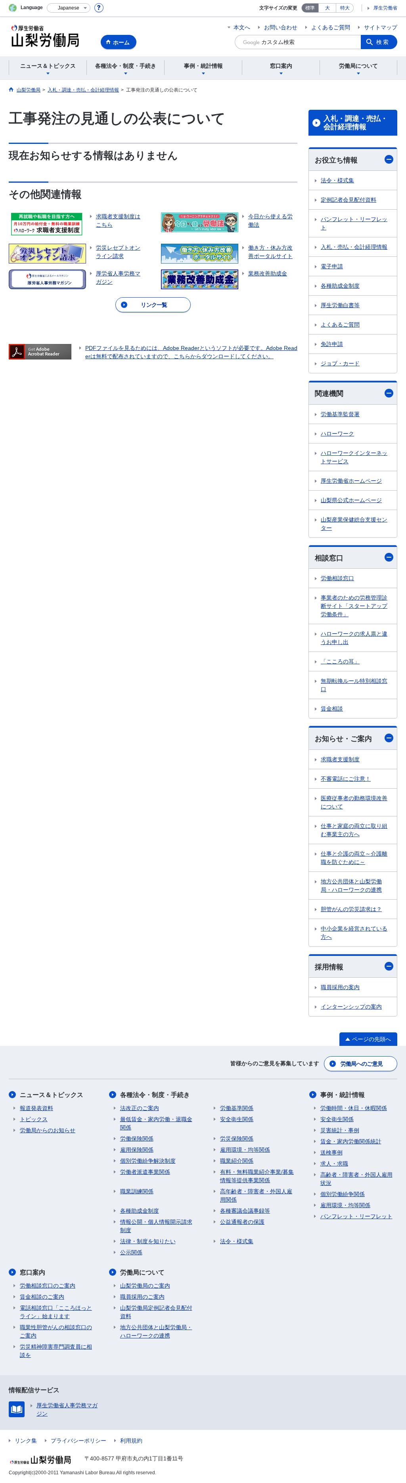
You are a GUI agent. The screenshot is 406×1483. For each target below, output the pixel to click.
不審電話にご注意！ (346, 779)
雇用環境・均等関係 (245, 1150)
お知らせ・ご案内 (343, 739)
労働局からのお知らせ (47, 1130)
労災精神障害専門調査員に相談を (56, 1350)
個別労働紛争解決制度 (148, 1161)
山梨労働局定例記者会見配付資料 (156, 1312)
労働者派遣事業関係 (145, 1172)
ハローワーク (337, 433)
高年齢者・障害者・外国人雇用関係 (256, 1195)
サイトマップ (380, 27)
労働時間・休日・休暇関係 (353, 1108)
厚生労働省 (385, 8)
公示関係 (131, 1252)
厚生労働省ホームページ (351, 481)
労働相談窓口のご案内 (47, 1285)
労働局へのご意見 (362, 1064)
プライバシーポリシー (78, 1440)
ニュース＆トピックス (51, 1094)
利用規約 (131, 1440)
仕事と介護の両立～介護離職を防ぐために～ (354, 857)
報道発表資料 (36, 1108)
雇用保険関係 (136, 1150)
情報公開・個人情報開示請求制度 (156, 1226)
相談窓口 (329, 558)
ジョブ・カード (340, 363)
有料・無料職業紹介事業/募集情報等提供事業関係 (257, 1176)
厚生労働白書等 (340, 305)
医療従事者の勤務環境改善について (354, 802)
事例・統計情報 (342, 1094)
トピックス (34, 1119)
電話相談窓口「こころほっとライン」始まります (56, 1312)
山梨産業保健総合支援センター (354, 523)
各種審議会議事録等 (245, 1211)
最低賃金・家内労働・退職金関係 (156, 1123)
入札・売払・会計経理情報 (354, 247)
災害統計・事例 (339, 1130)
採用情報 (329, 967)
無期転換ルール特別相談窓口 (354, 685)
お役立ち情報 (336, 160)
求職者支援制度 (340, 759)
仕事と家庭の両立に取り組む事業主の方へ (354, 830)
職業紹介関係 (236, 1161)
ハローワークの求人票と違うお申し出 (354, 638)
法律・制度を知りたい (148, 1241)
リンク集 (26, 1440)
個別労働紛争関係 (342, 1194)
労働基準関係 (236, 1108)
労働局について (142, 1272)
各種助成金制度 (340, 286)
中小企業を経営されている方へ (354, 932)
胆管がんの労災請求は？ (351, 909)
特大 (345, 8)
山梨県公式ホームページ (351, 500)
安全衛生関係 (236, 1119)
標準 (310, 8)
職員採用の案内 (340, 987)
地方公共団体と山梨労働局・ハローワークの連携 (351, 885)
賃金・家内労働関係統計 (350, 1141)
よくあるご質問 (330, 27)
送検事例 (331, 1152)
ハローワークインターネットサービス (354, 457)
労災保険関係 (236, 1138)
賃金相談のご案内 (42, 1297)
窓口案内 (32, 1272)
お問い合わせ (280, 27)
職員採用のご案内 (142, 1297)
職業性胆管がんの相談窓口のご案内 (56, 1331)
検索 (383, 42)
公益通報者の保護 (242, 1222)
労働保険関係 (136, 1138)
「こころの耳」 (340, 661)
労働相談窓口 (337, 578)
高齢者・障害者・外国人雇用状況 (356, 1178)
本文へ (242, 27)
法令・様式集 (337, 180)
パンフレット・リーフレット (354, 223)
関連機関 (329, 394)
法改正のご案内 (139, 1108)
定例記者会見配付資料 (348, 200)
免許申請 (332, 344)
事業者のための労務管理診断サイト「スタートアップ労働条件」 (354, 605)
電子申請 (332, 266)
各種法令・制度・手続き (155, 1094)
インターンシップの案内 (351, 1006)
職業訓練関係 (136, 1191)
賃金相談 (332, 708)
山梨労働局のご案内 (145, 1285)
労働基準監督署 (340, 414)
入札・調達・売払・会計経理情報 (356, 123)
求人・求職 (334, 1163)
